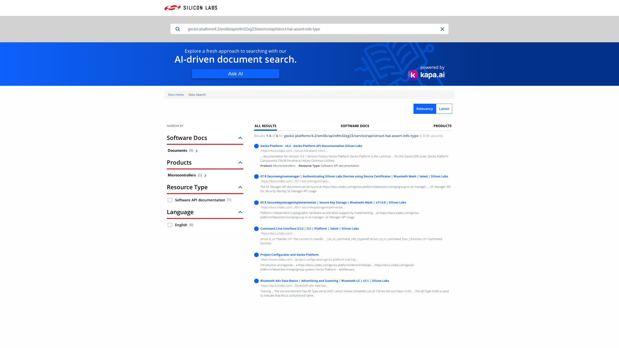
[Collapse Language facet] (240, 212)
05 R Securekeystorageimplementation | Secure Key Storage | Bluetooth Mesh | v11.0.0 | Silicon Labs (333, 202)
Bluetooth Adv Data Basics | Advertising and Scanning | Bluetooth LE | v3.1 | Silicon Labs (324, 281)
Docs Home (176, 95)
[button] (443, 29)
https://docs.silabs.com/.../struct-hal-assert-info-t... (294, 151)
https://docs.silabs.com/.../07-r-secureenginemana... (295, 181)
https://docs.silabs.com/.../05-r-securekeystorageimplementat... (303, 207)
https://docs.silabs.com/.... (278, 233)
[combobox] (317, 29)
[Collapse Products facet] (240, 162)
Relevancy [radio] (424, 108)
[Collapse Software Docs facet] (240, 137)
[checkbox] (170, 200)
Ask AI (235, 73)
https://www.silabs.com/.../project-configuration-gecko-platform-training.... (309, 259)
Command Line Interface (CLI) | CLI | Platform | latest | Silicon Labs (309, 228)
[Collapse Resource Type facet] (240, 187)
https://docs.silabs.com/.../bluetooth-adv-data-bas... (294, 285)
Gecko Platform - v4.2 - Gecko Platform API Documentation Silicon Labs (311, 146)
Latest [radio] (444, 108)
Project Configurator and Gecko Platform (289, 255)
